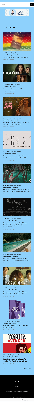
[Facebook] (15, 381)
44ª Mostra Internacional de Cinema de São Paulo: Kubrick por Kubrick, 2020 (16, 157)
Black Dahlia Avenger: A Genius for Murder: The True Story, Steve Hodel (15, 360)
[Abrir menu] (17, 21)
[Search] (32, 4)
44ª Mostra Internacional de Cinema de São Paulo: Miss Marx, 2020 (16, 123)
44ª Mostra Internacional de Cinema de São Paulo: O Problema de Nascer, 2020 (16, 259)
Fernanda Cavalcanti (8, 59)
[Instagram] (18, 381)
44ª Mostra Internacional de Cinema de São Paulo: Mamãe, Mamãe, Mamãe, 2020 (17, 190)
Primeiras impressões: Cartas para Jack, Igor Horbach (16, 326)
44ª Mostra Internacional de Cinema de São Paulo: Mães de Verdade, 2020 (16, 293)
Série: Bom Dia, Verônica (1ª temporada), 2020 (12, 90)
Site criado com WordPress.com (17, 398)
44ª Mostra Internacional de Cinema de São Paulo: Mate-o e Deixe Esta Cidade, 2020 (16, 225)
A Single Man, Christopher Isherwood (15, 57)
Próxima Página (27, 368)
